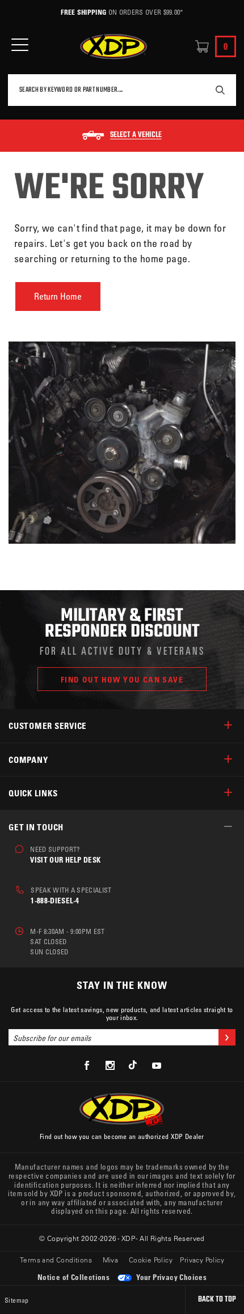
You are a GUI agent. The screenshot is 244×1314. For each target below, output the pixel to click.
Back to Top (217, 1299)
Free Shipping (83, 11)
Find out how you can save (122, 679)
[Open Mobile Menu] (20, 45)
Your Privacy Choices (170, 1277)
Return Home (58, 296)
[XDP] (113, 47)
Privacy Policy (202, 1259)
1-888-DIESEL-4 (55, 900)
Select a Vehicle (136, 135)
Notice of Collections (73, 1277)
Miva (111, 1259)
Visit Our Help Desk (65, 859)
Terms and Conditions (56, 1259)
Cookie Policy (151, 1259)
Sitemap (17, 1299)
